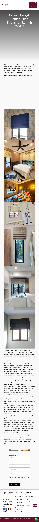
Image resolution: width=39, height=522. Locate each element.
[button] (36, 519)
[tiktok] (8, 509)
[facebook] (4, 509)
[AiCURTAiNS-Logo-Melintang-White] (6, 5)
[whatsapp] (4, 511)
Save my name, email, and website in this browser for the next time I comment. (19, 479)
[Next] (29, 450)
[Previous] (10, 450)
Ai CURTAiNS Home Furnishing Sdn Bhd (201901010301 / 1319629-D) (25, 518)
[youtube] (11, 509)
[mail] (6, 511)
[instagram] (6, 509)
